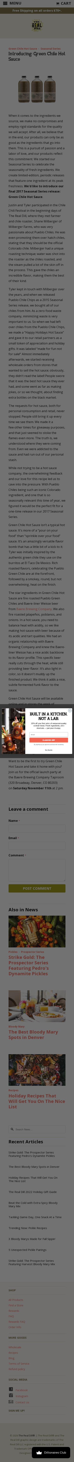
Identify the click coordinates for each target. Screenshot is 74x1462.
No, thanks (48, 750)
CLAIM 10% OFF (49, 740)
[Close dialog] (70, 710)
